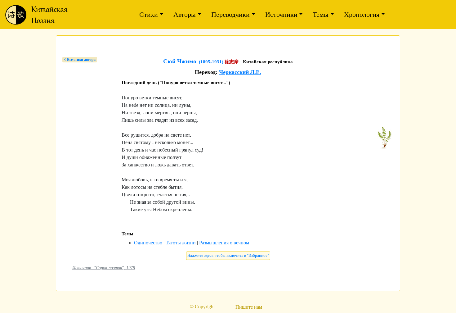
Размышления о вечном (224, 242)
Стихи (148, 14)
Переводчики (230, 14)
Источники (281, 14)
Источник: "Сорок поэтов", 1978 (103, 267)
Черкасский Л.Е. (240, 72)
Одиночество (148, 242)
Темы (321, 14)
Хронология (361, 14)
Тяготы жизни (181, 242)
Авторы (184, 14)
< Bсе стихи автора (80, 59)
